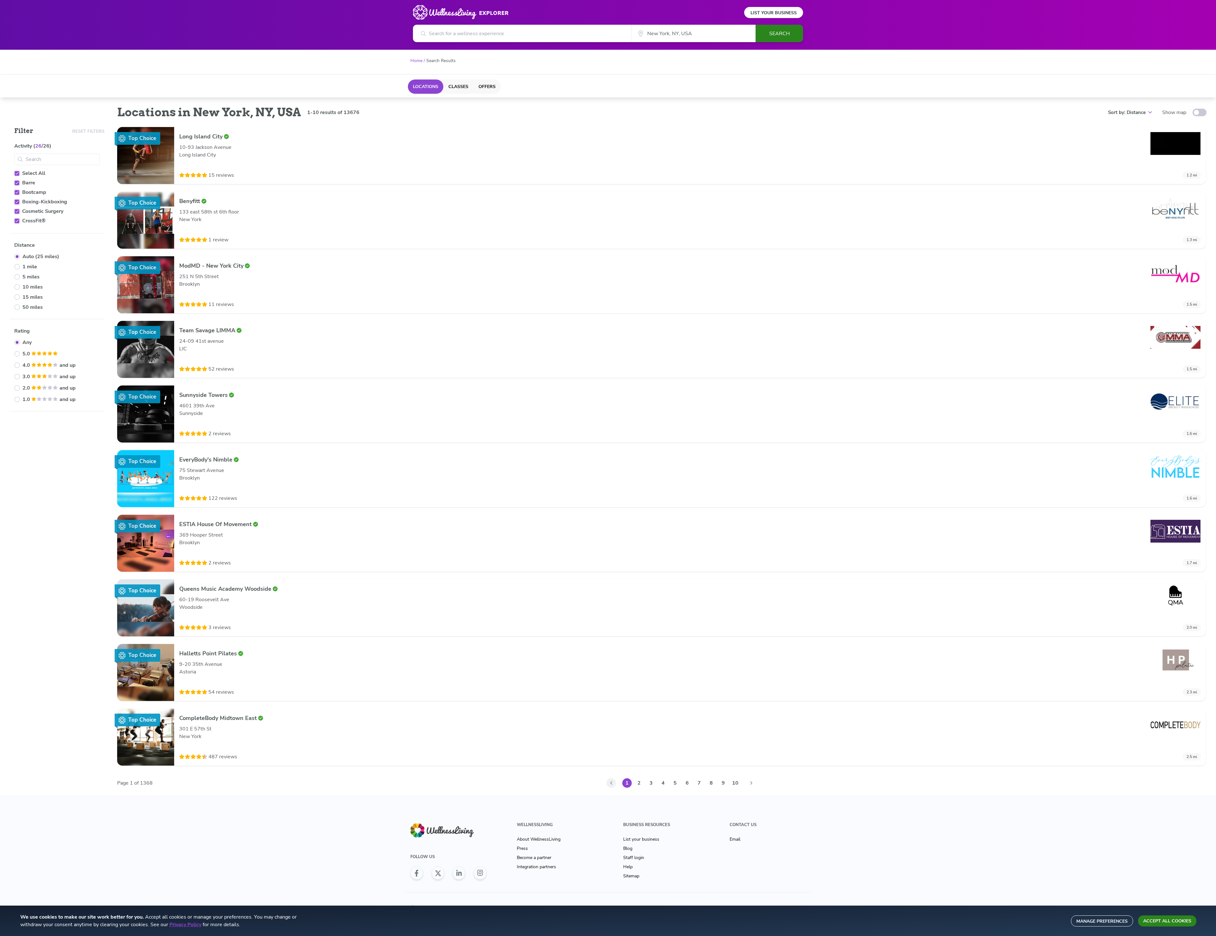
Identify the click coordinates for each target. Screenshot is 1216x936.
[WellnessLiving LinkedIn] (459, 873)
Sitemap (631, 876)
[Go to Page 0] (611, 783)
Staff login (633, 858)
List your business (641, 839)
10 (735, 783)
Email (735, 839)
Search (779, 33)
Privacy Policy (185, 924)
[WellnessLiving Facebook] (416, 873)
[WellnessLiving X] (438, 873)
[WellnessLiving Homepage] (448, 830)
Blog (627, 848)
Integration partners (536, 867)
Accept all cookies (1167, 921)
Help (628, 867)
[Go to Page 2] (751, 783)
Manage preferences (1102, 921)
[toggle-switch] (1199, 112)
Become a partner (534, 858)
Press (522, 848)
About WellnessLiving (538, 839)
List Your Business (773, 13)
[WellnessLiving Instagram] (480, 873)
